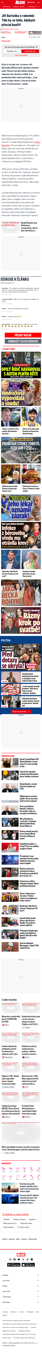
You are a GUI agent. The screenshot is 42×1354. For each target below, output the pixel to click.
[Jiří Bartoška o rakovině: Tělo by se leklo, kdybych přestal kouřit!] (9, 29)
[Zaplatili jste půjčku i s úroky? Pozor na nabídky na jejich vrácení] (10, 847)
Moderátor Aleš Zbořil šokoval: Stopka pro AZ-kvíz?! (29, 908)
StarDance (32, 1219)
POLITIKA (6, 640)
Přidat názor (23, 335)
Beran (3, 1171)
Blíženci (17, 1171)
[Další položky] (39, 6)
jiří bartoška (33, 1239)
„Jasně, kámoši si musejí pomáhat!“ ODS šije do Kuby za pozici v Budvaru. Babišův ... (30, 689)
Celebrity (6, 1219)
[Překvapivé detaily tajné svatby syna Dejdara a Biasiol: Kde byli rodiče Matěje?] (10, 934)
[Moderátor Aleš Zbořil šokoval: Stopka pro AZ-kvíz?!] (10, 909)
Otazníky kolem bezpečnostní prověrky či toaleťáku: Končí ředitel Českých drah (30, 677)
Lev (31, 1171)
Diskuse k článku (15, 279)
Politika (4, 682)
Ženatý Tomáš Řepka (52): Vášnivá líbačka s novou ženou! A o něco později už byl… (29, 763)
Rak (25, 1171)
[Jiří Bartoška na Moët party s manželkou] (21, 32)
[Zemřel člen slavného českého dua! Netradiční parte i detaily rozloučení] (10, 775)
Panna (38, 1171)
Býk (10, 1171)
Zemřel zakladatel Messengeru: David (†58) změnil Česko (29, 945)
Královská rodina (26, 1223)
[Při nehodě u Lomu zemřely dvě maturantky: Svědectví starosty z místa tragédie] (10, 860)
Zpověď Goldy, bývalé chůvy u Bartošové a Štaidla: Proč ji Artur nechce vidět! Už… (27, 922)
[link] (10, 1259)
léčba (18, 1239)
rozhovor (24, 1239)
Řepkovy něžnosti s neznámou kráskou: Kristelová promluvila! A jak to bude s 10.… (29, 872)
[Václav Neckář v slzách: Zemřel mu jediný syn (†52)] (10, 787)
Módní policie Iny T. (10, 1223)
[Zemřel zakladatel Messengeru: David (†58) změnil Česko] (10, 947)
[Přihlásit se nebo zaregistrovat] (38, 2)
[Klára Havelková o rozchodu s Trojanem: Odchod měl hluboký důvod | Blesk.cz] (10, 822)
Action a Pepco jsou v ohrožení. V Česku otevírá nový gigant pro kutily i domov (28, 897)
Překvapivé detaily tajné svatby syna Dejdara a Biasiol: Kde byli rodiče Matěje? (29, 934)
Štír (10, 1179)
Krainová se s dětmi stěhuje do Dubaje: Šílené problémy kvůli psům (29, 883)
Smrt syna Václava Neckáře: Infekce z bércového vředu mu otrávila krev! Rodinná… (29, 810)
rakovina (11, 1239)
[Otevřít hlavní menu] (2, 2)
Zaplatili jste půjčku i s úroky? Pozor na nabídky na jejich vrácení (29, 846)
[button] (14, 1265)
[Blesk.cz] (20, 2)
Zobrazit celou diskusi (23, 341)
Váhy (3, 1179)
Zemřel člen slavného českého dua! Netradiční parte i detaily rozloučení (29, 774)
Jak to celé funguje (21, 55)
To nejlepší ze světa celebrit (15, 1214)
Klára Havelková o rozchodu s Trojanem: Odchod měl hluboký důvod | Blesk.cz (28, 822)
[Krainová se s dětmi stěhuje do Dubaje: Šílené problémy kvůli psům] (10, 885)
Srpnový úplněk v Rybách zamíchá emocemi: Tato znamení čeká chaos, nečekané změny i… (29, 1199)
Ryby (38, 1179)
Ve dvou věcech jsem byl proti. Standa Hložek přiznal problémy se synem (29, 835)
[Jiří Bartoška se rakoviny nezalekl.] (7, 32)
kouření (4, 1239)
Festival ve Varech (19, 1219)
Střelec (17, 1179)
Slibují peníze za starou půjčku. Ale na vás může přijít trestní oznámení (29, 798)
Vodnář (31, 1179)
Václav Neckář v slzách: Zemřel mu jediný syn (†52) (28, 786)
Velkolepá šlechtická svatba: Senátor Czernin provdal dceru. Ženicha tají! (30, 702)
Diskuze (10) (6, 41)
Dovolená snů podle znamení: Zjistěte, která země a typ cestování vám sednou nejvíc (29, 1187)
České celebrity (8, 1227)
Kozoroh (24, 1179)
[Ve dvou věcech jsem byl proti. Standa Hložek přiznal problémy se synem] (10, 835)
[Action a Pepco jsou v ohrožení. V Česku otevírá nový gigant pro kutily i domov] (10, 897)
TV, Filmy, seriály (23, 1227)
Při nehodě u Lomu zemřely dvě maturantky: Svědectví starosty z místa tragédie (29, 860)
